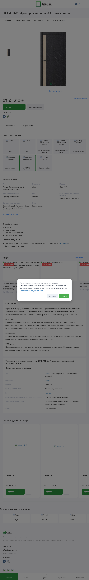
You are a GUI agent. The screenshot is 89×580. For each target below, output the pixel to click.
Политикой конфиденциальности (32, 291)
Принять (64, 296)
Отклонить (52, 296)
